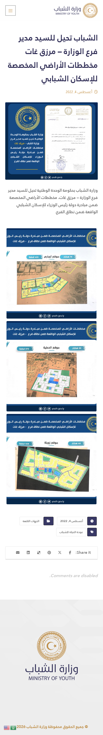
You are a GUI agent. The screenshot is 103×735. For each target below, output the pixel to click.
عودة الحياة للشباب (71, 532)
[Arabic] (13, 727)
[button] (70, 552)
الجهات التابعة (31, 521)
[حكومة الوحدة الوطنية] (76, 10)
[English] (7, 727)
